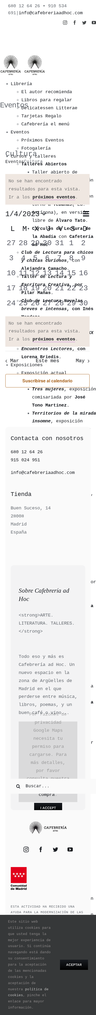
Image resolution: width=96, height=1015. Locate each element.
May (80, 361)
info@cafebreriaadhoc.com (51, 13)
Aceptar (74, 965)
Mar (14, 361)
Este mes (47, 361)
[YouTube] (70, 849)
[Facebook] (41, 849)
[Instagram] (26, 849)
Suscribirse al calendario (47, 381)
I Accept (48, 808)
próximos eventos (54, 197)
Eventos (14, 162)
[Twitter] (55, 849)
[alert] (47, 331)
